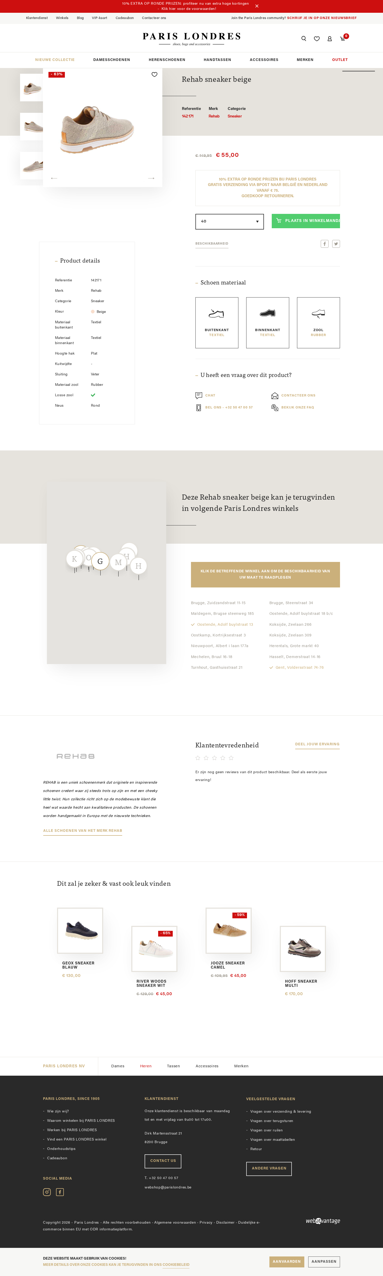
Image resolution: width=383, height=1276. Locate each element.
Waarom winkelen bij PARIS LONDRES (81, 1121)
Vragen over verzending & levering (280, 1112)
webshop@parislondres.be (168, 1188)
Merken (305, 60)
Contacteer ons (154, 18)
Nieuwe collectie (55, 60)
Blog (80, 18)
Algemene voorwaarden (175, 1223)
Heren (146, 1066)
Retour (256, 1149)
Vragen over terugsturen (271, 1121)
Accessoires (264, 60)
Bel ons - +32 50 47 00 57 (229, 407)
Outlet (340, 60)
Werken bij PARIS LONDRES (72, 1130)
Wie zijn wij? (58, 1111)
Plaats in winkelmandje (312, 221)
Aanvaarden (287, 1262)
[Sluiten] (257, 6)
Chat (210, 395)
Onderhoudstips (61, 1149)
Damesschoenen (112, 60)
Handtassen (217, 60)
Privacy (206, 1223)
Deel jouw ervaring (317, 744)
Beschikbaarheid (211, 243)
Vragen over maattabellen (272, 1140)
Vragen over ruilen (266, 1130)
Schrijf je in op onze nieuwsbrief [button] (322, 18)
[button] (304, 39)
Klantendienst (37, 18)
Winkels (62, 18)
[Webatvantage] (306, 1221)
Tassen (173, 1066)
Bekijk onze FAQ (297, 407)
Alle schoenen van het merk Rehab (82, 831)
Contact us (163, 1161)
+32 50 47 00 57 (161, 1178)
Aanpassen (324, 1262)
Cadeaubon (125, 18)
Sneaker (237, 113)
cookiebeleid (176, 1265)
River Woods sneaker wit (151, 984)
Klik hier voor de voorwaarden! (189, 9)
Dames (118, 1066)
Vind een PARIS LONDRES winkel (76, 1140)
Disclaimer (225, 1223)
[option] (102, 126)
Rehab (214, 113)
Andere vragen (269, 1168)
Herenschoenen (167, 60)
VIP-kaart (99, 18)
